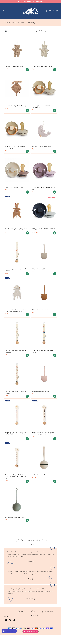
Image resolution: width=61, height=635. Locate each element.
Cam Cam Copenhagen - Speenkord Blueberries (15, 351)
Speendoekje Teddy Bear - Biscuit (14, 66)
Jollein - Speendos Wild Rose (40, 391)
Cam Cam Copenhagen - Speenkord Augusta (15, 392)
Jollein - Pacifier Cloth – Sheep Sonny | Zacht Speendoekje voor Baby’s (16, 310)
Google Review (30, 544)
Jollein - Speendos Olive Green (41, 269)
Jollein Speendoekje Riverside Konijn (16, 106)
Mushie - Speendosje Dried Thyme (15, 517)
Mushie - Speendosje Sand (39, 475)
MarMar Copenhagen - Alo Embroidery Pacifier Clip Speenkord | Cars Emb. (43, 433)
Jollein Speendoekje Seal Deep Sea (42, 146)
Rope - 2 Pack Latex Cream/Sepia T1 (15, 187)
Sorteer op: (34, 31)
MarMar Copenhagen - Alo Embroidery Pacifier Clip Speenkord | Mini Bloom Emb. (16, 434)
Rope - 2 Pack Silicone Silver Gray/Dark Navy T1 (43, 229)
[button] (3, 11)
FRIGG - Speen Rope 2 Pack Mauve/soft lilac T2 (43, 188)
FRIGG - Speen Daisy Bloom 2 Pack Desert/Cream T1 (15, 147)
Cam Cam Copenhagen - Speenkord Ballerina (15, 270)
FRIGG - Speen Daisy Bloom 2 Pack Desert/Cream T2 (42, 106)
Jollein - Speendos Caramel (40, 310)
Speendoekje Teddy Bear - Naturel (42, 66)
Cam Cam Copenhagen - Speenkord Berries (42, 351)
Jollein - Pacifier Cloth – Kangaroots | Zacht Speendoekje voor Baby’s (16, 229)
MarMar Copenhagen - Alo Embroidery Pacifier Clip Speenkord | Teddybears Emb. (16, 476)
